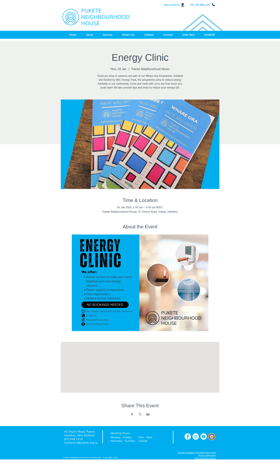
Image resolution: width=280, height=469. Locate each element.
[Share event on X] (140, 414)
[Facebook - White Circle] (188, 436)
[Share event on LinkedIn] (148, 414)
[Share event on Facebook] (132, 414)
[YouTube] (203, 436)
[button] (205, 458)
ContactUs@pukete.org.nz (81, 442)
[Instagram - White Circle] (195, 436)
